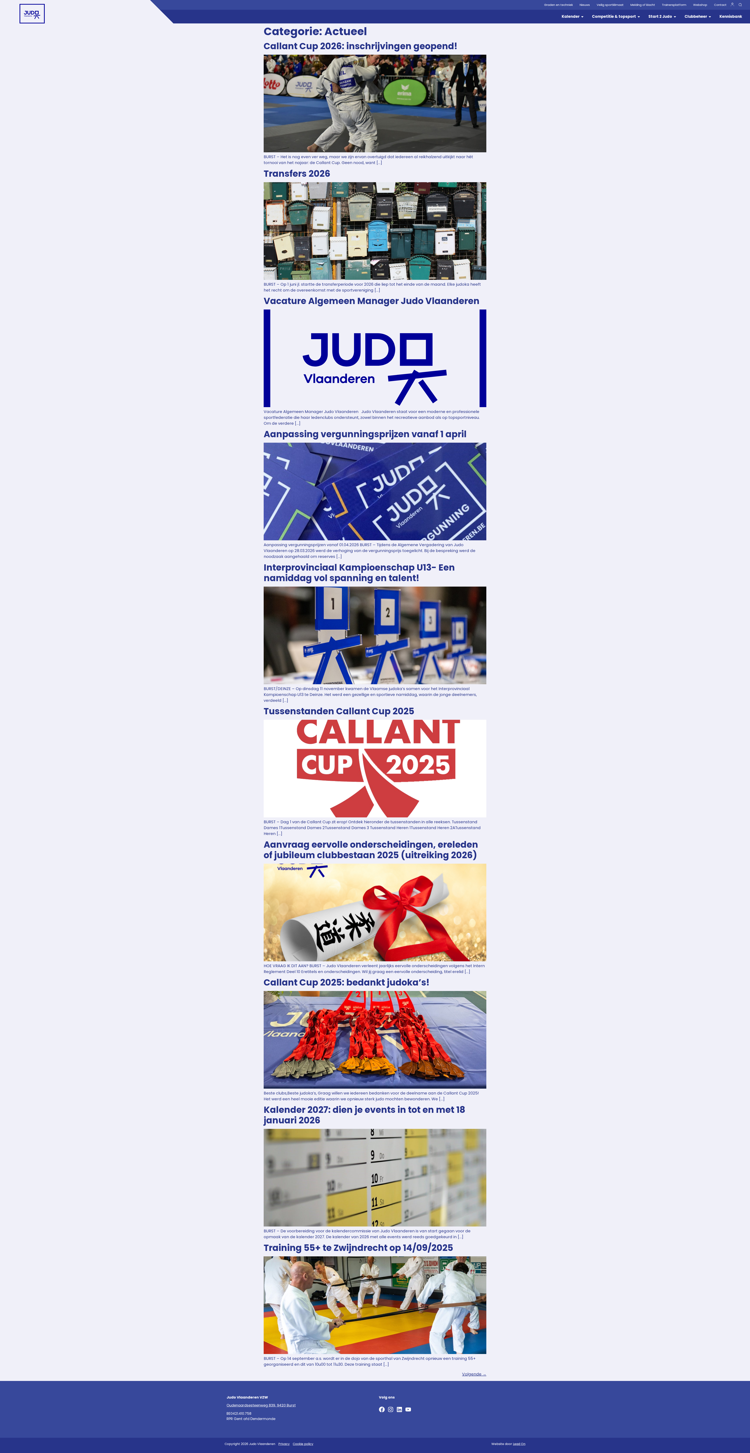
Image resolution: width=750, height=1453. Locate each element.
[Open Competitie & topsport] (639, 17)
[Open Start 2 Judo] (675, 17)
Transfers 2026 (297, 174)
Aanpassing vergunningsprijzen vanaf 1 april (365, 434)
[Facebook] (382, 1409)
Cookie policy (303, 1444)
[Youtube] (408, 1409)
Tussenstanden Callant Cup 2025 (339, 711)
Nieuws (585, 5)
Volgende (474, 1374)
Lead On (519, 1444)
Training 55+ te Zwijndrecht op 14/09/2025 (358, 1248)
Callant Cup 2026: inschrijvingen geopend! (360, 46)
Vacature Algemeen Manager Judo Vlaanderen (371, 301)
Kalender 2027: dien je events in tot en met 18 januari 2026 (364, 1115)
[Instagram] (391, 1409)
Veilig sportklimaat (610, 5)
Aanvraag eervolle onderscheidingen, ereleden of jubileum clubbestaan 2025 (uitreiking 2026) (371, 849)
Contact (720, 5)
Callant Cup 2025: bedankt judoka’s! (346, 982)
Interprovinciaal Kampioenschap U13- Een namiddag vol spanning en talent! (359, 572)
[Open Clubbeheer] (710, 17)
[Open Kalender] (582, 17)
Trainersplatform (674, 5)
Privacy (284, 1444)
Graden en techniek (558, 5)
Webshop (700, 5)
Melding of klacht (642, 5)
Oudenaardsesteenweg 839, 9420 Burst (261, 1405)
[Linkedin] (399, 1409)
